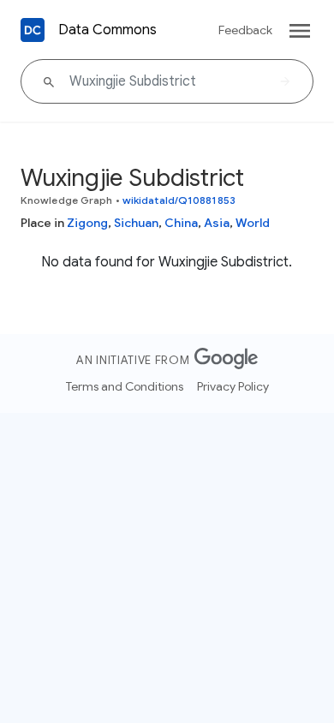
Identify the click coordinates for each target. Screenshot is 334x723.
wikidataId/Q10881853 (179, 200)
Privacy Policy (233, 386)
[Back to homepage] (33, 30)
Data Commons (107, 30)
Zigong (87, 222)
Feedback (245, 30)
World (253, 222)
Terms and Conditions (124, 386)
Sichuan (136, 222)
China (181, 222)
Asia (217, 222)
